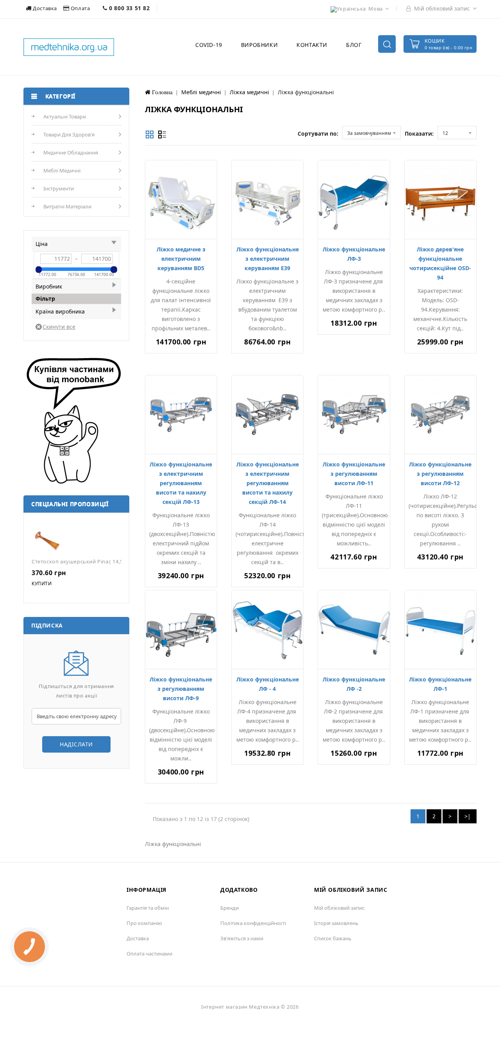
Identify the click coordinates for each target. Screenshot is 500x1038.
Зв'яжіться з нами (241, 938)
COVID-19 (208, 44)
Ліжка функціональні (306, 92)
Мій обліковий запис (339, 907)
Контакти (311, 44)
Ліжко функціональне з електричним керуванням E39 (267, 259)
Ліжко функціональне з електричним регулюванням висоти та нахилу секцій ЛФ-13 (181, 483)
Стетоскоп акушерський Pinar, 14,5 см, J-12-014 (93, 561)
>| (467, 816)
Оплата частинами (149, 953)
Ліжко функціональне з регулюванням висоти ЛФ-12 (440, 474)
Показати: (419, 133)
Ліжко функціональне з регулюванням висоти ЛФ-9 (181, 689)
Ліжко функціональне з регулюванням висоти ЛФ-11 (354, 474)
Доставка (45, 8)
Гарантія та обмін (148, 907)
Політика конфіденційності (253, 923)
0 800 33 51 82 (128, 8)
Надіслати (76, 744)
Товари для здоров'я (69, 134)
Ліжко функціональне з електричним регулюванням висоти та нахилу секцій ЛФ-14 (267, 483)
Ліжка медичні (249, 92)
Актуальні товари (64, 116)
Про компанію (144, 923)
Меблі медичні (61, 170)
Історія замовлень (336, 923)
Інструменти (58, 188)
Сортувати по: (318, 133)
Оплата (80, 8)
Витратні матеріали (67, 206)
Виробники (259, 44)
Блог (353, 44)
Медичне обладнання (70, 152)
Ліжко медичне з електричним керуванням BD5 (181, 259)
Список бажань (333, 938)
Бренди (229, 907)
